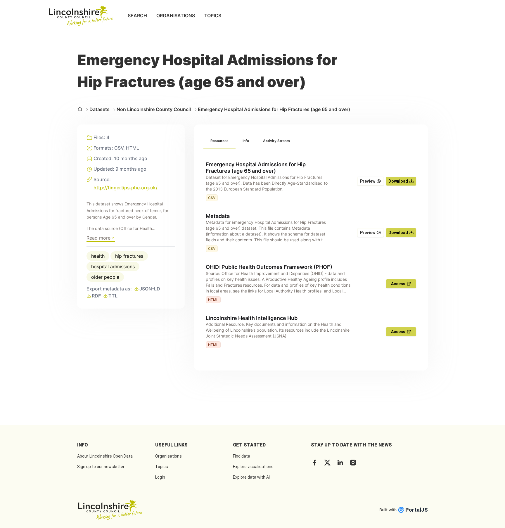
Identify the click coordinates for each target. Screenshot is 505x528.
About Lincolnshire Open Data (105, 456)
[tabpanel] (310, 254)
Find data (241, 456)
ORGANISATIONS (175, 15)
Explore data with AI (251, 477)
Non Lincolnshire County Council (154, 109)
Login (160, 477)
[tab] (219, 141)
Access (398, 283)
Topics (161, 466)
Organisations (168, 456)
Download (398, 181)
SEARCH (137, 15)
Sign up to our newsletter (100, 466)
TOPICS (212, 15)
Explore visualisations (253, 466)
